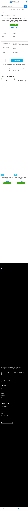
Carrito (2, 393)
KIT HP (22, 9)
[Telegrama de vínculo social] (18, 70)
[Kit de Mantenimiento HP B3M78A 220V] (7, 127)
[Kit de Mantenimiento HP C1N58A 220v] (20, 127)
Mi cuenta (3, 391)
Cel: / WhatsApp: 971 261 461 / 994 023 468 (12, 377)
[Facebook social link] (12, 70)
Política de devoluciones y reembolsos (8, 415)
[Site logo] (14, 2)
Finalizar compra (4, 397)
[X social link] (14, 70)
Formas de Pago (4, 406)
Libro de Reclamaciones (5, 400)
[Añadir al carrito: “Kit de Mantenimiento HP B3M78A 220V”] (2, 175)
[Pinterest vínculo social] (15, 70)
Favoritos (3, 395)
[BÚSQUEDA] (25, 6)
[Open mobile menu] (1, 2)
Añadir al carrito (17, 60)
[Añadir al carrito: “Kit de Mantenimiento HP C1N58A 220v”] (15, 175)
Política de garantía (5, 408)
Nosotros (3, 411)
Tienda (6, 9)
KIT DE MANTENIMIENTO (14, 9)
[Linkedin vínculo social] (17, 70)
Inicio (2, 9)
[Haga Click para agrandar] (3, 13)
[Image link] (14, 316)
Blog (2, 413)
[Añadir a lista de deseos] (12, 80)
